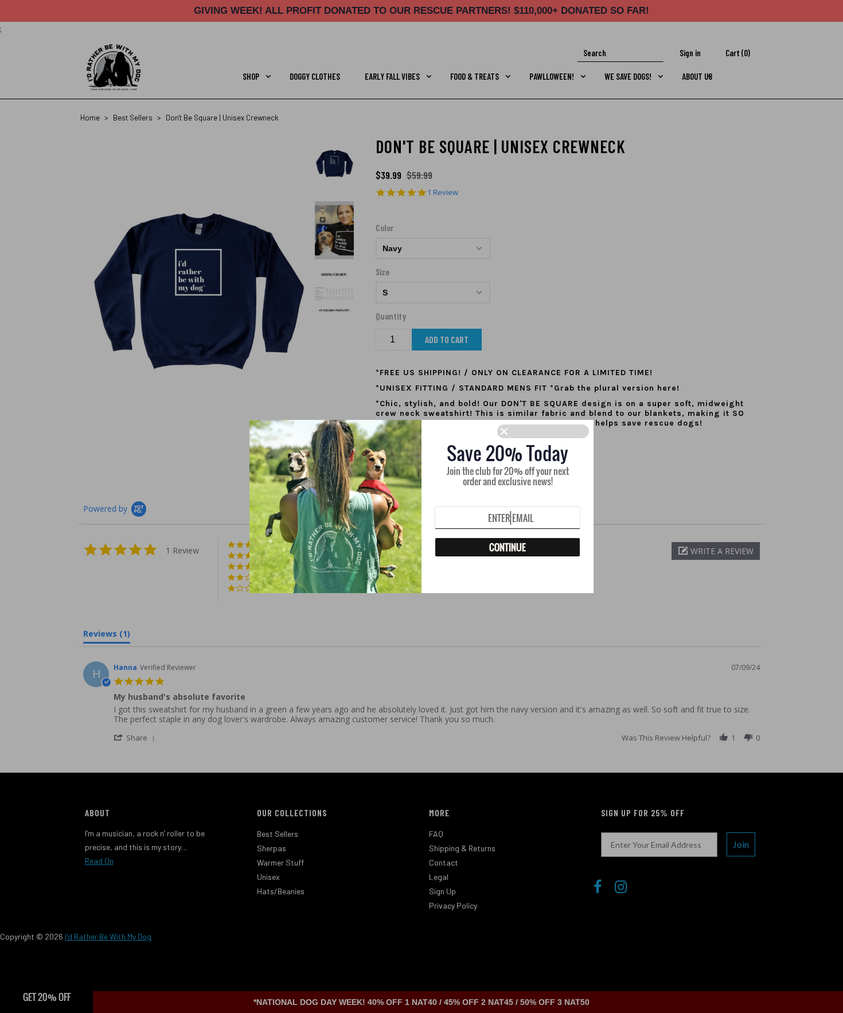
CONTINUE (507, 547)
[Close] (543, 431)
